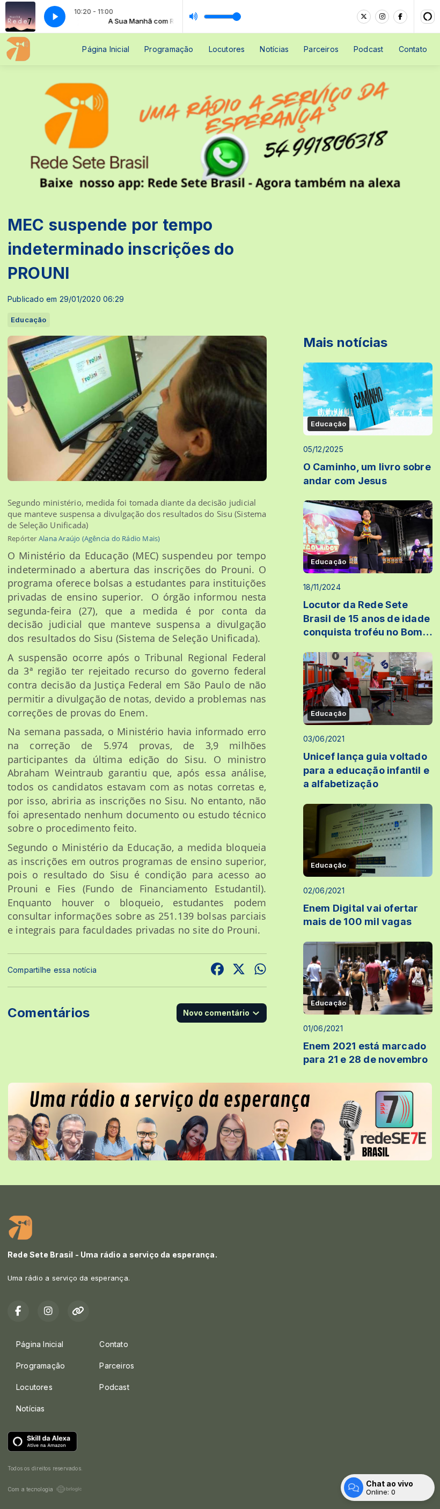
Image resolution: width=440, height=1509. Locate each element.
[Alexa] (428, 17)
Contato (413, 49)
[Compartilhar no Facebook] (217, 970)
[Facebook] (400, 17)
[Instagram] (382, 17)
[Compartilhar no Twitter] (238, 970)
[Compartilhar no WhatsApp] (260, 970)
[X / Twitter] (364, 17)
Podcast (368, 49)
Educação (29, 319)
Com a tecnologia (30, 1489)
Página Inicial (105, 49)
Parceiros (321, 49)
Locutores (227, 49)
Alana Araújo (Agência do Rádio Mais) (99, 538)
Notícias (274, 49)
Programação (168, 49)
